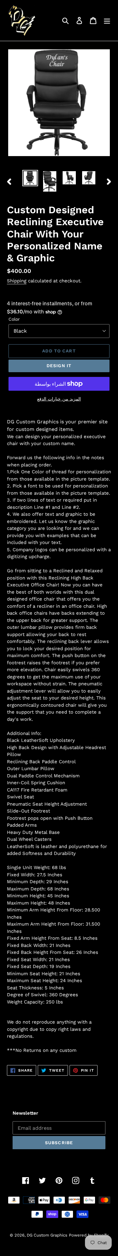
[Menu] (107, 21)
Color (14, 319)
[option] (30, 178)
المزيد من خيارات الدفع (59, 398)
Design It (59, 365)
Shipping (16, 281)
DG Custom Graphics (47, 1235)
